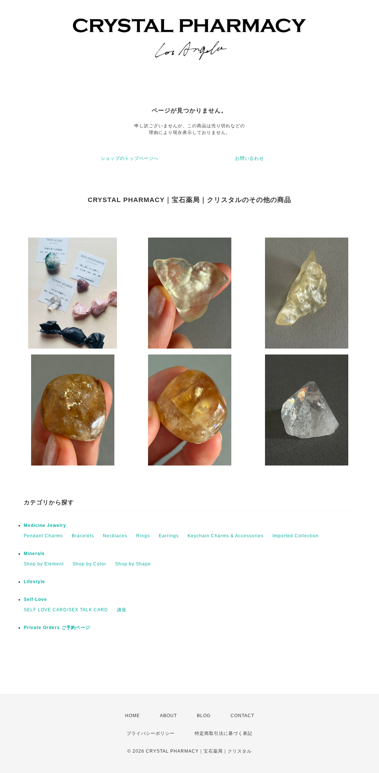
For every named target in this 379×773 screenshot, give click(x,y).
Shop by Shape (133, 564)
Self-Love (35, 599)
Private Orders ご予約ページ (57, 627)
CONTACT (242, 715)
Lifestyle (34, 581)
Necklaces (115, 535)
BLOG (204, 715)
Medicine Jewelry (45, 525)
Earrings (169, 535)
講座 (122, 609)
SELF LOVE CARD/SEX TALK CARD (66, 609)
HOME (132, 715)
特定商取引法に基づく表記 (223, 733)
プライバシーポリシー (151, 733)
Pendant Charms (43, 535)
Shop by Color (89, 564)
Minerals (34, 553)
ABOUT (168, 715)
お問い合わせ (249, 158)
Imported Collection (295, 535)
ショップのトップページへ (129, 158)
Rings (143, 535)
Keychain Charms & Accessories (226, 535)
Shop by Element (44, 564)
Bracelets (83, 535)
